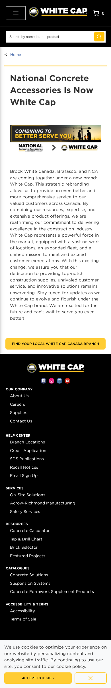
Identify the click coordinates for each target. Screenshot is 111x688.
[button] (19, 389)
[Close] (91, 678)
